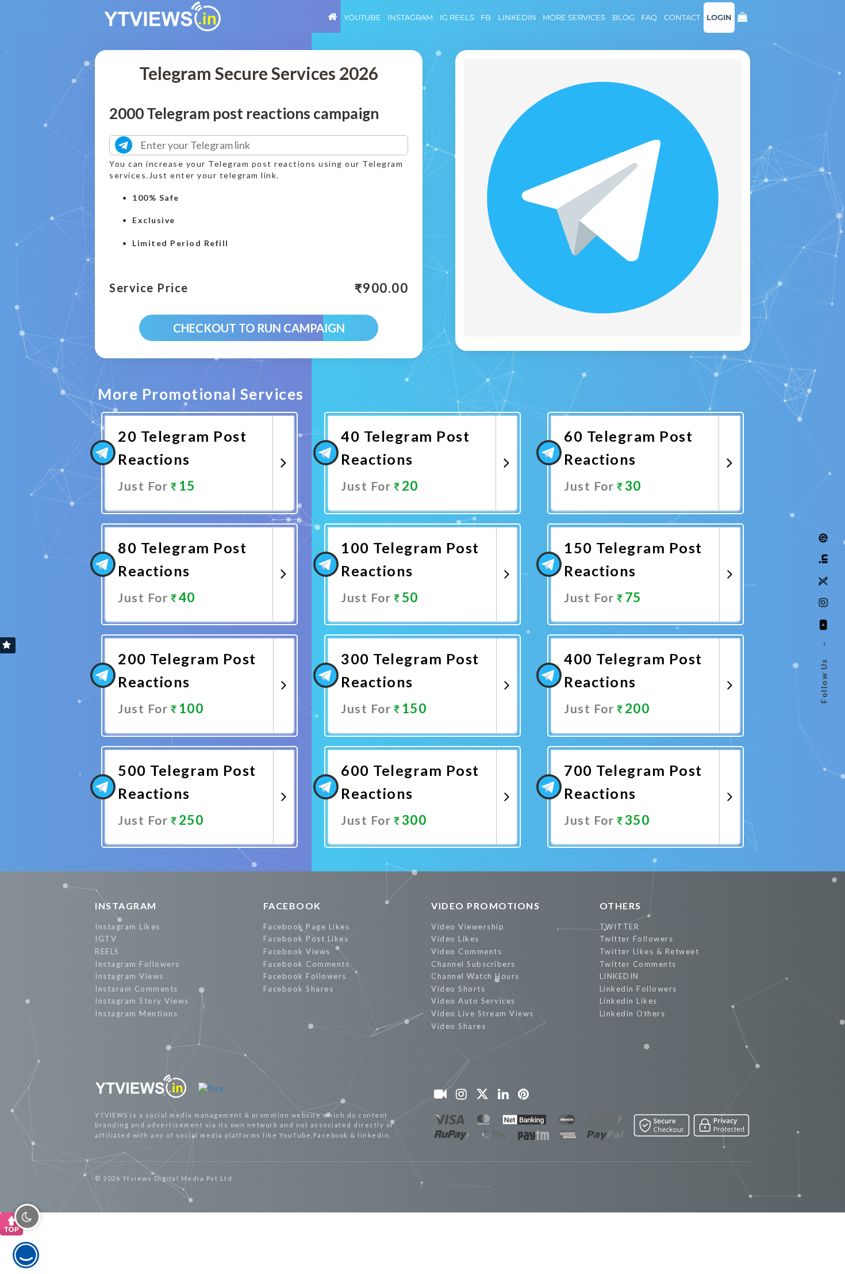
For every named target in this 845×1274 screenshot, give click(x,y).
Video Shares (458, 1026)
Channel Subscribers (473, 964)
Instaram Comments (136, 988)
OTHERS (621, 905)
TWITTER (620, 926)
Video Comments (466, 951)
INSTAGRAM (126, 905)
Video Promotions (485, 905)
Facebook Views (297, 951)
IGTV (106, 938)
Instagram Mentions (136, 1013)
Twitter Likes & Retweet (650, 951)
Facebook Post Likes (306, 938)
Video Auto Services (473, 1000)
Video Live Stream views (482, 1013)
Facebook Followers (305, 976)
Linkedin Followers (638, 988)
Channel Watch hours (475, 976)
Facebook (292, 905)
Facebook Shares (298, 988)
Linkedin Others (633, 1013)
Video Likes (455, 938)
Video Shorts (458, 988)
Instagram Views (129, 976)
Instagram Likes (127, 926)
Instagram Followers (137, 964)
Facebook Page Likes (306, 926)
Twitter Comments (638, 964)
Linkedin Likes (629, 1000)
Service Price (149, 288)
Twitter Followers (637, 938)
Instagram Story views (142, 1000)
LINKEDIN (619, 976)
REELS (107, 951)
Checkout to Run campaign (259, 328)
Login (719, 17)
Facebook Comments (306, 964)
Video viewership (467, 926)
